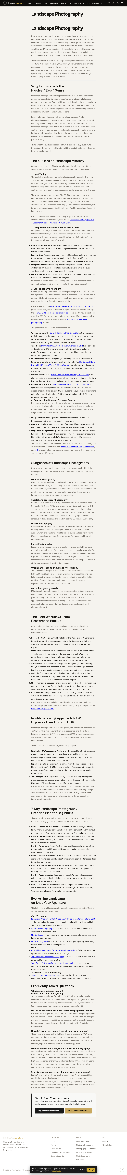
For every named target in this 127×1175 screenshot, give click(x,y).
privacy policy (56, 1171)
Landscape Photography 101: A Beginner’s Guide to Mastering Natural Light (63, 919)
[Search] (113, 3)
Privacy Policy (107, 1145)
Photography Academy (84, 1145)
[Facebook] (122, 1170)
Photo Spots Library (83, 1156)
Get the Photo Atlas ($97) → (78, 1111)
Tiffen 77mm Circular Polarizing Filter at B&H (70, 375)
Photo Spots (66, 3)
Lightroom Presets (83, 1141)
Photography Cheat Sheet (60, 1152)
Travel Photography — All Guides (45, 975)
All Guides (54, 3)
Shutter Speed (37, 935)
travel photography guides (42, 708)
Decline (82, 1170)
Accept (91, 1170)
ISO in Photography (39, 941)
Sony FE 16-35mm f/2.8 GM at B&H (64, 333)
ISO (36, 450)
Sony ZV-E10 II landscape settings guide (51, 313)
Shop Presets (79, 3)
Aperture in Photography (41, 928)
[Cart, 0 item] (109, 3)
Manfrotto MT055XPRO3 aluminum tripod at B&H (62, 346)
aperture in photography (71, 447)
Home (30, 3)
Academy (38, 3)
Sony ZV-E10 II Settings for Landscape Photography (52, 963)
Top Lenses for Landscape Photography (47, 957)
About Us (105, 1141)
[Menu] (122, 3)
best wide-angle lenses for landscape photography (71, 306)
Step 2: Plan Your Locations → (49, 1111)
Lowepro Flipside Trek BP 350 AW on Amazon (70, 384)
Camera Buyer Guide (58, 1156)
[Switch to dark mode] (117, 3)
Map (46, 3)
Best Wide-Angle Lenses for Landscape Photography (53, 950)
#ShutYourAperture (94, 3)
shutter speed (88, 447)
